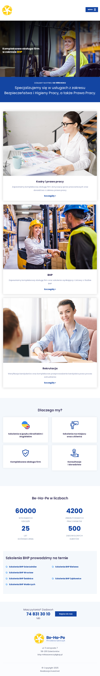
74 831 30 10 (38, 614)
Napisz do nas (66, 614)
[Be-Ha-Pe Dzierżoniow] (17, 10)
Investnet (55, 671)
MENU (90, 9)
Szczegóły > (50, 196)
